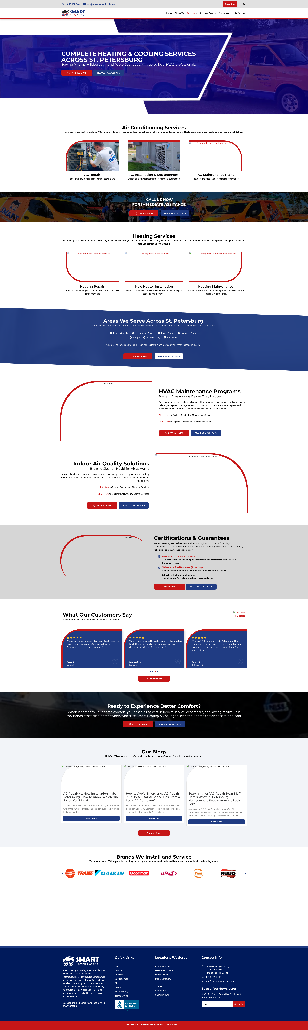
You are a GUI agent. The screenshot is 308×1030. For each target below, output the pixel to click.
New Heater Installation (154, 286)
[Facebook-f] (240, 4)
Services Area (206, 13)
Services (190, 13)
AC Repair (92, 175)
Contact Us (239, 13)
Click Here (164, 415)
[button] (150, 672)
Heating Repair (92, 286)
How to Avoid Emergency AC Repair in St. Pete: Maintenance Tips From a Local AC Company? (153, 797)
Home (169, 13)
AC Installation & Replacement (154, 175)
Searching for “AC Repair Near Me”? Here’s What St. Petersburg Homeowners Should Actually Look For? (215, 799)
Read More (91, 818)
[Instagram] (244, 4)
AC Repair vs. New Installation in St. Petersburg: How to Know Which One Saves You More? (91, 797)
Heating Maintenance (215, 286)
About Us (179, 13)
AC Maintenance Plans (216, 175)
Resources (224, 13)
